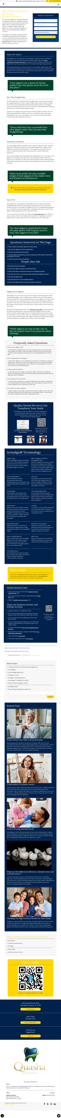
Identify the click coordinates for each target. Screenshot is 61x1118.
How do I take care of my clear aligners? (18, 259)
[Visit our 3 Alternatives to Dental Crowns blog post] (29, 782)
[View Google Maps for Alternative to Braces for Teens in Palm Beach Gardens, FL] (23, 429)
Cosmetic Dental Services (15, 943)
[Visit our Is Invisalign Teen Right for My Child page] (18, 443)
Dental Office (12, 949)
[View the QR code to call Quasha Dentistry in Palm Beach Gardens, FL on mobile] (30, 990)
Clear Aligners (12, 669)
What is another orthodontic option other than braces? (22, 246)
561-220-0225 (42, 576)
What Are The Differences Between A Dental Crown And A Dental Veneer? (30, 873)
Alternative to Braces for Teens (20, 648)
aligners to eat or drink (36, 309)
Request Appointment (30, 1022)
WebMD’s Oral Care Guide (20, 600)
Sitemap (12, 1104)
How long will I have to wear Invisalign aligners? (20, 279)
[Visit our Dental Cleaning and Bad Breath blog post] (29, 827)
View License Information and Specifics (23, 628)
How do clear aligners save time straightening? (20, 249)
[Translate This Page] (58, 1115)
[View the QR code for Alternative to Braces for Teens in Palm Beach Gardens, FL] (41, 426)
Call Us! (55, 1)
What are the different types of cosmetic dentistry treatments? (24, 282)
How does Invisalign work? (15, 276)
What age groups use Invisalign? (16, 266)
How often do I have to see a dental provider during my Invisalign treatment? (28, 274)
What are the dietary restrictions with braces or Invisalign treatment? (26, 271)
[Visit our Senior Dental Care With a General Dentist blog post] (29, 738)
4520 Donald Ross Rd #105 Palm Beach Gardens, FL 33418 (31, 1)
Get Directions (30, 1009)
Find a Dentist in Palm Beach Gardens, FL (19, 689)
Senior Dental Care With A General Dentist (25, 740)
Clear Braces (11, 940)
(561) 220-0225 (6, 41)
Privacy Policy (7, 1104)
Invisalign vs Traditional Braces (16, 677)
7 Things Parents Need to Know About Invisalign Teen (23, 667)
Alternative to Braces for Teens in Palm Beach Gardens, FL (31, 189)
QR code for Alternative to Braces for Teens (16, 651)
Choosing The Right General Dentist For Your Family (29, 918)
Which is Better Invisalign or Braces (18, 683)
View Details (21, 636)
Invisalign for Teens (13, 675)
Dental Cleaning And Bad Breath (20, 829)
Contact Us (30, 1036)
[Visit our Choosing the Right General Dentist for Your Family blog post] (29, 916)
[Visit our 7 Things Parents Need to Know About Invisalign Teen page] (31, 443)
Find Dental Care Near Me (15, 952)
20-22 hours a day (39, 214)
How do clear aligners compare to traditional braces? (22, 268)
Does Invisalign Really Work (15, 672)
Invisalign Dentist (13, 686)
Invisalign (10, 946)
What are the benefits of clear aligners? (18, 252)
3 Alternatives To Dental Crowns (20, 784)
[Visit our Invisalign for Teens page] (43, 443)
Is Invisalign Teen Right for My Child (18, 680)
